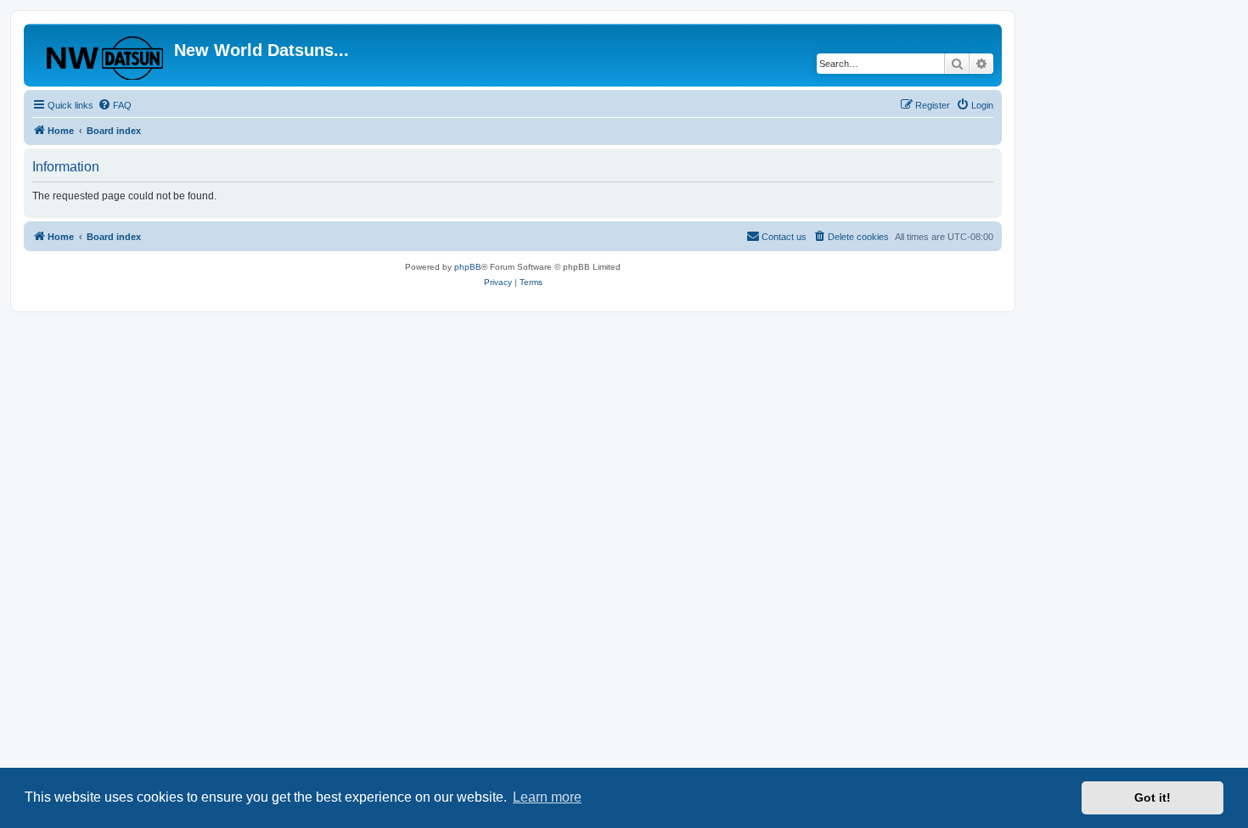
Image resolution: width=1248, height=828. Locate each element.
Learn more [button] (547, 797)
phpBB (467, 266)
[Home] (101, 55)
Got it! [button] (1152, 797)
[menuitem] (115, 105)
